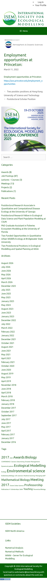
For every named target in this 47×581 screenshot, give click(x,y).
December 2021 (8, 339)
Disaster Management (32, 461)
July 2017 (5, 419)
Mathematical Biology (15, 479)
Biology (31, 457)
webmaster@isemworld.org (27, 572)
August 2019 (7, 373)
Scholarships (15, 489)
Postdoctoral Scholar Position (21, 99)
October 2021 (7, 343)
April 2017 (6, 430)
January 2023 (7, 316)
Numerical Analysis (14, 548)
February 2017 (8, 434)
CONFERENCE (5, 461)
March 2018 (7, 396)
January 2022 (7, 335)
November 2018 (8, 385)
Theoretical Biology (39, 489)
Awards (5, 172)
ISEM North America (14, 531)
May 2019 (6, 377)
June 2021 (6, 351)
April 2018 (6, 392)
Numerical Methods (14, 551)
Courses (13, 461)
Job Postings (7, 176)
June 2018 (6, 389)
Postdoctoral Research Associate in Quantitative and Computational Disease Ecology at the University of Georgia (20, 208)
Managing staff (40, 475)
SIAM (21, 489)
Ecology (3, 472)
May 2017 (6, 427)
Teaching (28, 489)
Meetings (5, 183)
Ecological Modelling (30, 465)
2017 (5, 457)
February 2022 (8, 331)
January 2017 (7, 438)
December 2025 (8, 286)
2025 (11, 458)
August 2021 (7, 347)
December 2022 (8, 320)
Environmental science (26, 471)
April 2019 (6, 381)
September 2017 (9, 415)
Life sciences (19, 475)
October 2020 (7, 366)
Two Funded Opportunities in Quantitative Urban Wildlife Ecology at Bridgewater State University (22, 239)
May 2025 (6, 297)
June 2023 (6, 312)
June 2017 (6, 423)
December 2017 (8, 408)
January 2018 (7, 404)
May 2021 (6, 354)
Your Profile (40, 5)
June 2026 (6, 271)
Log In (41, 2)
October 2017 (7, 411)
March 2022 (7, 328)
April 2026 (6, 278)
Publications (7, 191)
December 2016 (8, 442)
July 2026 (5, 267)
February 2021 (8, 362)
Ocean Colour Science (17, 485)
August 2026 (7, 263)
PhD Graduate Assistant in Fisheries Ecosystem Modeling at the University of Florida (20, 228)
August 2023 (7, 309)
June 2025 (6, 293)
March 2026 (7, 282)
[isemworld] (23, 18)
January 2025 (7, 301)
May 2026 (6, 274)
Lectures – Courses (10, 180)
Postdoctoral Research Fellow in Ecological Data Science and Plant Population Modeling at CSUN (23, 218)
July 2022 (5, 324)
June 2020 (6, 370)
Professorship (33, 485)
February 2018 (8, 400)
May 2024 (6, 305)
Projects (5, 187)
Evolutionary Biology (7, 475)
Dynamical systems (7, 466)
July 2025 (5, 290)
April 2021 (6, 358)
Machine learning (29, 475)
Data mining (21, 461)
